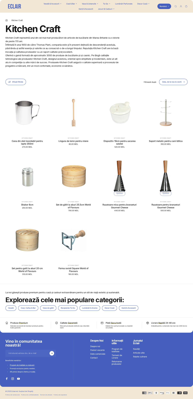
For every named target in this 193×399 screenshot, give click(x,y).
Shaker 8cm (27, 204)
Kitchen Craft (27, 138)
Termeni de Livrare (117, 356)
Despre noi (95, 346)
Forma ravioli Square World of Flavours (73, 270)
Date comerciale (97, 354)
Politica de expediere (60, 395)
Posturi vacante (97, 350)
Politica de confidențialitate (30, 395)
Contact (94, 358)
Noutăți (136, 349)
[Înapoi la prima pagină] (6, 20)
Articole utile (139, 353)
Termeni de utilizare (46, 395)
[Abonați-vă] (52, 353)
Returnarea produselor (117, 362)
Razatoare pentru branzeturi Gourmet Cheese (166, 206)
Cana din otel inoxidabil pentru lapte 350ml (27, 142)
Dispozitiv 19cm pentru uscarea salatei (120, 142)
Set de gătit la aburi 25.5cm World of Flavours (73, 206)
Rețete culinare (140, 356)
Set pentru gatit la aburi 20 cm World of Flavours (27, 270)
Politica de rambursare (12, 395)
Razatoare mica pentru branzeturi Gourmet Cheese (120, 206)
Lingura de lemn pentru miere (73, 141)
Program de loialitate (117, 350)
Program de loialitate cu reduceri (22, 365)
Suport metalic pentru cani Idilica (166, 141)
